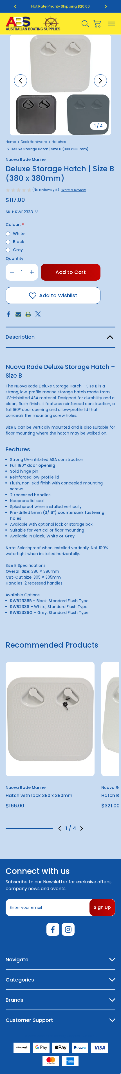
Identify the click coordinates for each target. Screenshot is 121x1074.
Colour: (15, 225)
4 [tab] (47, 828)
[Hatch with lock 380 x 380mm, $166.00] (50, 719)
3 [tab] (35, 828)
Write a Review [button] (73, 190)
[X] (38, 314)
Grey (18, 250)
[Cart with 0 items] (97, 23)
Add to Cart (50, 769)
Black (18, 241)
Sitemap (90, 1036)
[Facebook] (8, 314)
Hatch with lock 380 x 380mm (39, 795)
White (18, 233)
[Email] (18, 314)
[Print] (28, 314)
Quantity (14, 258)
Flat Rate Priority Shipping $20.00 (60, 6)
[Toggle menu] (112, 23)
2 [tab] (23, 828)
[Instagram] (68, 929)
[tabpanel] (50, 737)
